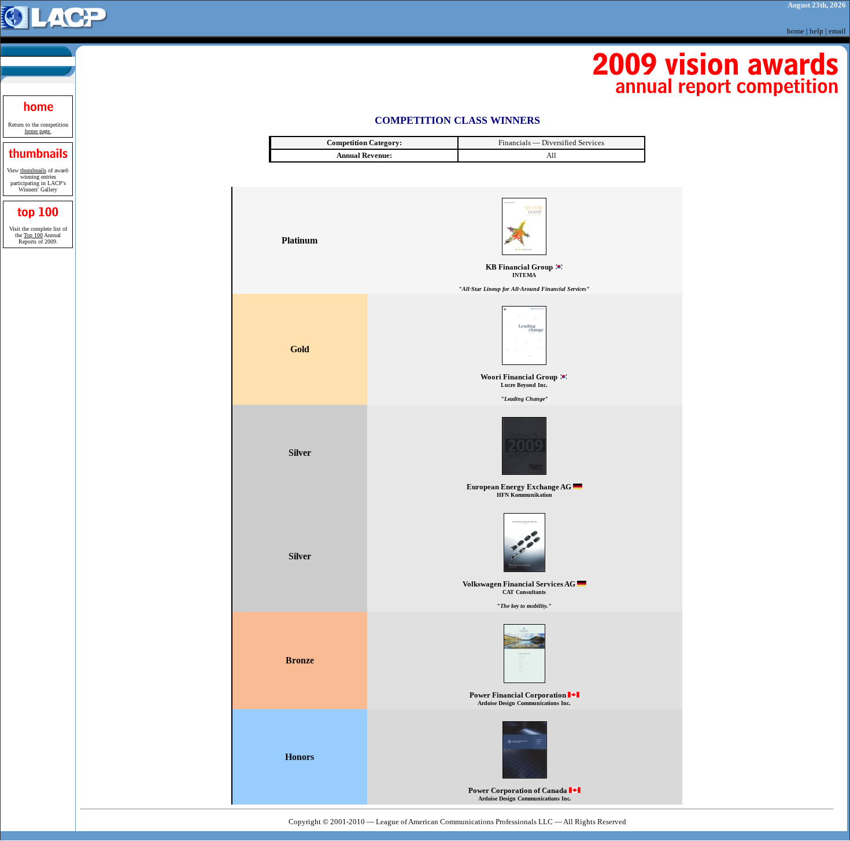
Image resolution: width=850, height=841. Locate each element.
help (816, 31)
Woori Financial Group (520, 387)
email (837, 31)
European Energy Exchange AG (520, 490)
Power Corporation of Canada (519, 794)
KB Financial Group (524, 277)
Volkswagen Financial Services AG (520, 594)
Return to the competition (38, 127)
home (795, 31)
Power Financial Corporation (520, 698)
